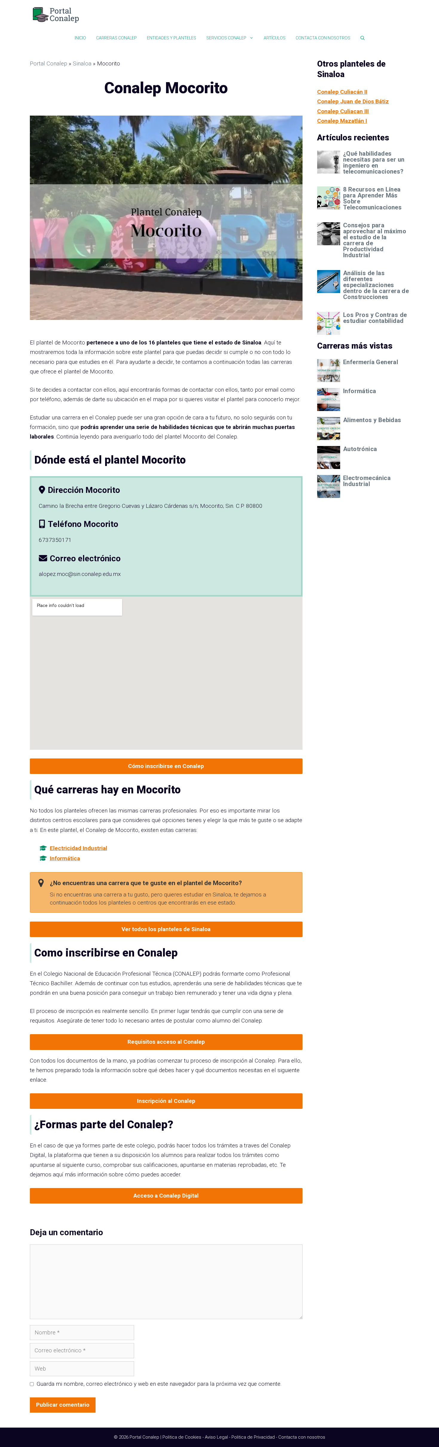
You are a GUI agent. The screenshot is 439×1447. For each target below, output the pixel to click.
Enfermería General (370, 362)
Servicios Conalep (226, 38)
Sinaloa (82, 63)
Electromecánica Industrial (367, 481)
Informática (65, 858)
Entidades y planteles (171, 38)
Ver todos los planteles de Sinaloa (166, 929)
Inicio (80, 38)
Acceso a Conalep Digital (166, 1195)
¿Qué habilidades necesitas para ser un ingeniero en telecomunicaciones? (373, 162)
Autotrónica (360, 449)
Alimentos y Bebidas (372, 420)
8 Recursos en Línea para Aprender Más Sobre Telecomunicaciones (372, 198)
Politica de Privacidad (253, 1437)
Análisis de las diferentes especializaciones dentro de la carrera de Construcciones (376, 285)
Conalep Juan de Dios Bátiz (353, 101)
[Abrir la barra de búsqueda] (362, 38)
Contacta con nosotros (323, 38)
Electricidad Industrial (78, 848)
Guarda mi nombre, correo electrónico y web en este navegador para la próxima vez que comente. (159, 1383)
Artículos (274, 38)
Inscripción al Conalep (166, 1100)
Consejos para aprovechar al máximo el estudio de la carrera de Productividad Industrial (374, 240)
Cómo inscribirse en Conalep (166, 766)
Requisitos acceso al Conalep (166, 1041)
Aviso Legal (216, 1437)
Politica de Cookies (181, 1437)
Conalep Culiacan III (343, 111)
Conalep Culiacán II (342, 91)
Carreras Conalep (116, 38)
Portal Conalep (48, 63)
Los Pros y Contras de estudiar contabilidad (375, 317)
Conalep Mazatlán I (342, 120)
